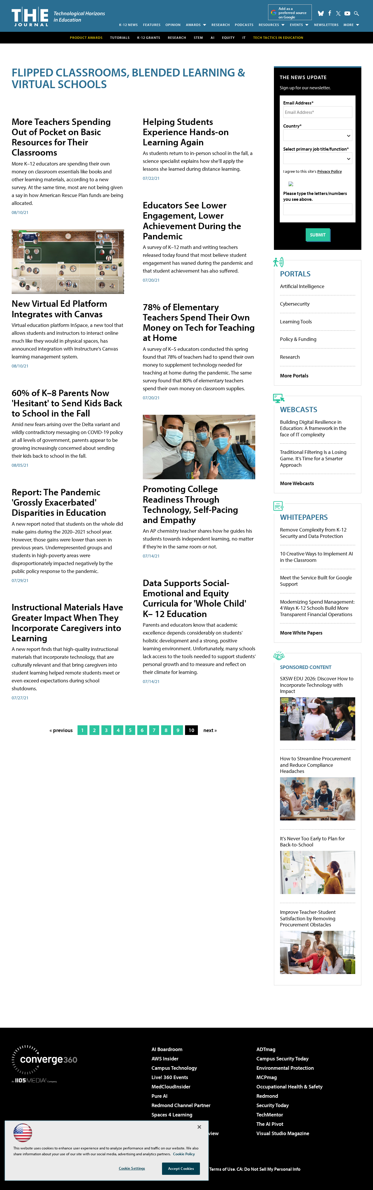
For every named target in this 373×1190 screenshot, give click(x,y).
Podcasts (244, 24)
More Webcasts (297, 483)
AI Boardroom (167, 1049)
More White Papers (301, 632)
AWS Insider (165, 1058)
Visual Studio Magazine (282, 1133)
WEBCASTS (298, 409)
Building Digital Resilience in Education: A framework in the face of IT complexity (313, 428)
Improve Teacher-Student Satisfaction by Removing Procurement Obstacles (308, 918)
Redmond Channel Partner (181, 1105)
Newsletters (326, 24)
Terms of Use (222, 1169)
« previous (61, 730)
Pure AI (160, 1096)
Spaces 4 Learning (172, 1114)
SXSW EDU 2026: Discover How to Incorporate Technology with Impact (316, 684)
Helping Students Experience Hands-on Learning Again (186, 132)
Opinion (173, 24)
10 (191, 730)
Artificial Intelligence (302, 286)
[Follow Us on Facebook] (329, 13)
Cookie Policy (184, 1153)
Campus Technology (174, 1067)
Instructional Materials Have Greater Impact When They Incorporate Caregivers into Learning (67, 622)
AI (212, 37)
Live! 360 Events (170, 1077)
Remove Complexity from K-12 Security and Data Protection (313, 532)
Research (221, 24)
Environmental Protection (285, 1067)
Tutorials (120, 37)
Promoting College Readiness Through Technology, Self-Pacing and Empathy (190, 504)
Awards (193, 24)
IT (244, 37)
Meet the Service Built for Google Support (316, 580)
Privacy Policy (329, 171)
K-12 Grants (148, 37)
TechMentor (269, 1114)
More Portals (294, 375)
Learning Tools (296, 321)
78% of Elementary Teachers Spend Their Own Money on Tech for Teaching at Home (199, 322)
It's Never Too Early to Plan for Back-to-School (312, 841)
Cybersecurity (294, 303)
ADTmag (265, 1049)
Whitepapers (304, 517)
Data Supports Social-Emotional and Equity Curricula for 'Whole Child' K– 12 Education (194, 598)
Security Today (272, 1105)
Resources (269, 24)
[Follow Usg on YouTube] (347, 13)
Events (296, 24)
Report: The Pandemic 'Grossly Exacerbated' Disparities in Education (59, 502)
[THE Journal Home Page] (58, 16)
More (349, 24)
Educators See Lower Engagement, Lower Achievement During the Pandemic (192, 220)
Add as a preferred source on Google (293, 12)
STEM (198, 37)
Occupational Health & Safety (289, 1086)
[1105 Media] (47, 1112)
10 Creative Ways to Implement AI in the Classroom (316, 556)
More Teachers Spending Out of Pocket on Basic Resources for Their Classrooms (61, 137)
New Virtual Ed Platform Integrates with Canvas (59, 308)
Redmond (267, 1096)
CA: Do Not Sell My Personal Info (268, 1169)
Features (152, 24)
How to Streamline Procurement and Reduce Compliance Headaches (315, 764)
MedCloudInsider (171, 1086)
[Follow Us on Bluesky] (321, 13)
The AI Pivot (269, 1124)
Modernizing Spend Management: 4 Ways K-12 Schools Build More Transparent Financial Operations (317, 608)
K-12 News (128, 24)
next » (210, 730)
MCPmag (266, 1077)
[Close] (199, 1127)
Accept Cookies (181, 1168)
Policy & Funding (298, 339)
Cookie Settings (132, 1168)
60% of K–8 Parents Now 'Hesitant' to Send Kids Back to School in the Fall (67, 403)
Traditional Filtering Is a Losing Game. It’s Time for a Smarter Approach (313, 458)
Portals (295, 273)
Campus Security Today (282, 1058)
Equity (228, 37)
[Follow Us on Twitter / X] (338, 13)
